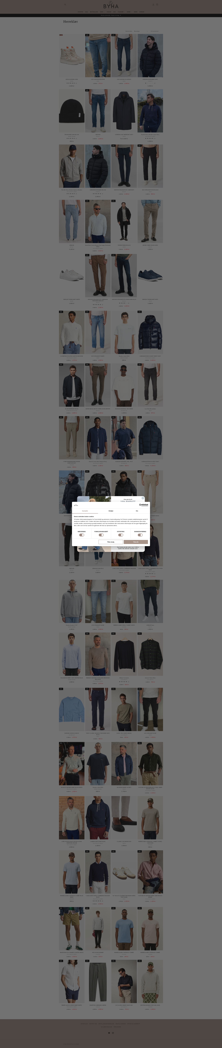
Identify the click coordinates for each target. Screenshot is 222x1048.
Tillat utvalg (110, 542)
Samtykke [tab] (85, 511)
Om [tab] (137, 511)
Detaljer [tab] (111, 511)
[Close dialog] (143, 498)
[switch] (101, 535)
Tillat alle (135, 542)
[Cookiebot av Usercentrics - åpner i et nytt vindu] (140, 505)
